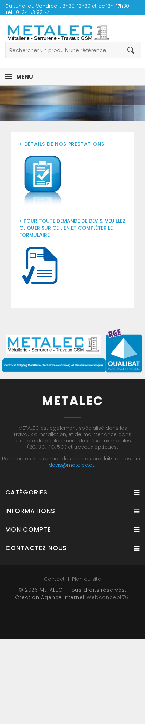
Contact (55, 579)
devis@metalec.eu (72, 464)
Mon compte (28, 529)
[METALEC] (72, 28)
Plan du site (86, 579)
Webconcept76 (107, 597)
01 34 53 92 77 (32, 12)
